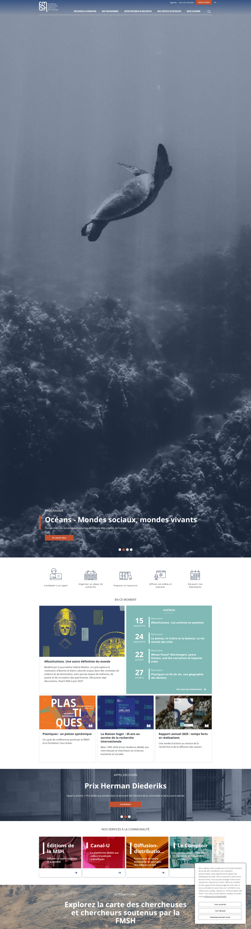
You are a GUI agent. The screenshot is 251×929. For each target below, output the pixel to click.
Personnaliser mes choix (220, 917)
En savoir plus (59, 537)
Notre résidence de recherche (138, 11)
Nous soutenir (193, 11)
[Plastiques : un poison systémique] (67, 729)
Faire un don (204, 2)
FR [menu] (215, 2)
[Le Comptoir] (191, 856)
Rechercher (209, 11)
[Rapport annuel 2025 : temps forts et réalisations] (183, 729)
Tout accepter (220, 904)
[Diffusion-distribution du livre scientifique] (147, 856)
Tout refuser (220, 911)
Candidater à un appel (56, 577)
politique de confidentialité (215, 896)
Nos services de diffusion (169, 11)
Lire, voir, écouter (186, 2)
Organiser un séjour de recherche (91, 577)
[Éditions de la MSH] (60, 856)
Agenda (173, 2)
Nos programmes (110, 11)
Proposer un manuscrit (125, 577)
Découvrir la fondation (85, 11)
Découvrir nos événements (195, 577)
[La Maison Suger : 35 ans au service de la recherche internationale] (125, 729)
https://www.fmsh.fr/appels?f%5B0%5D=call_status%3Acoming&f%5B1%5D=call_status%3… (125, 804)
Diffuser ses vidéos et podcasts (160, 577)
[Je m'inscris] (82, 650)
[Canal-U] (104, 856)
